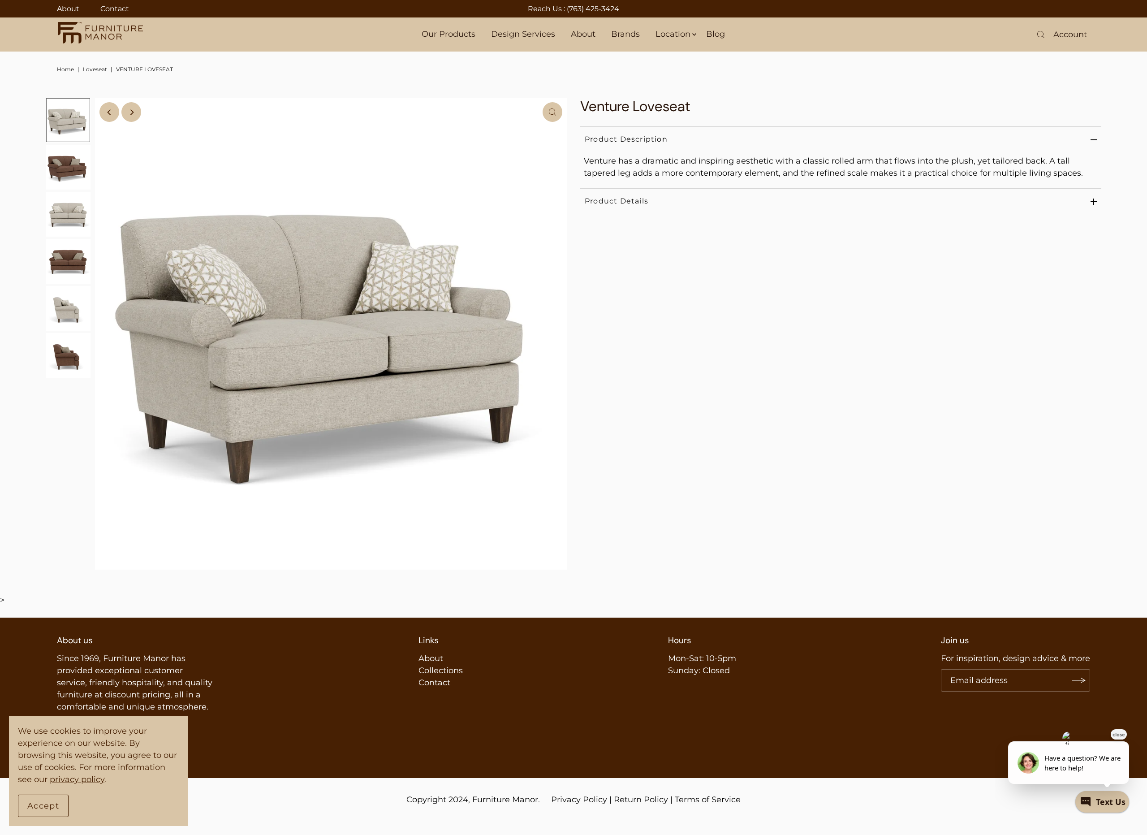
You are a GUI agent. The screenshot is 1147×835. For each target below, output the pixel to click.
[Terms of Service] (669, 800)
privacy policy (77, 779)
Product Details (616, 201)
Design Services (523, 34)
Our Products (448, 34)
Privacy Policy (579, 800)
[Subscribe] (1079, 680)
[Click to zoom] (552, 112)
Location (672, 34)
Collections (440, 670)
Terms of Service (708, 800)
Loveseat (95, 69)
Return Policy (641, 800)
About (68, 8)
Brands (625, 34)
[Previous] (109, 112)
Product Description (626, 139)
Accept (43, 806)
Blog (715, 34)
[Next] (131, 112)
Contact (114, 8)
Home (65, 69)
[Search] (1041, 34)
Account (1070, 34)
